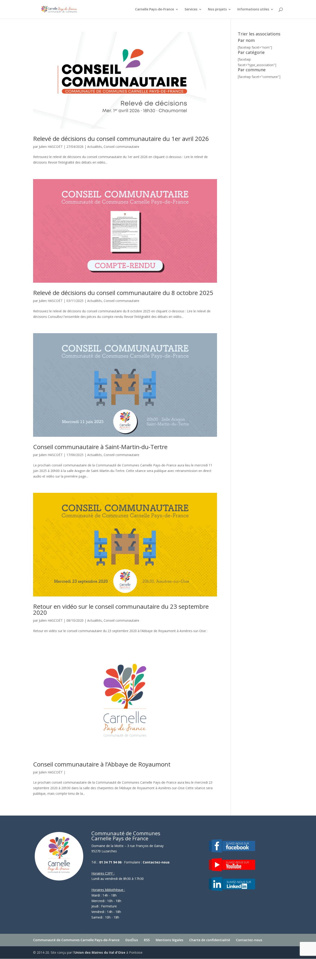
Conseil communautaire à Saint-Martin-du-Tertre (100, 447)
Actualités (94, 146)
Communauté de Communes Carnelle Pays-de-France (76, 940)
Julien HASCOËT (51, 146)
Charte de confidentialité (209, 940)
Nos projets (217, 9)
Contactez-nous (156, 862)
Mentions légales (169, 940)
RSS (147, 940)
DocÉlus (131, 940)
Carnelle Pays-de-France (154, 9)
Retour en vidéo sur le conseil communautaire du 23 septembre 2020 (121, 609)
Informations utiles (253, 9)
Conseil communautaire (121, 146)
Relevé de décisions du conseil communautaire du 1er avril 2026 (121, 138)
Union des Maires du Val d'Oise (99, 952)
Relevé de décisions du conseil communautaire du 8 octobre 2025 (123, 293)
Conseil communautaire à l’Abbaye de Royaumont (101, 764)
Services (191, 9)
